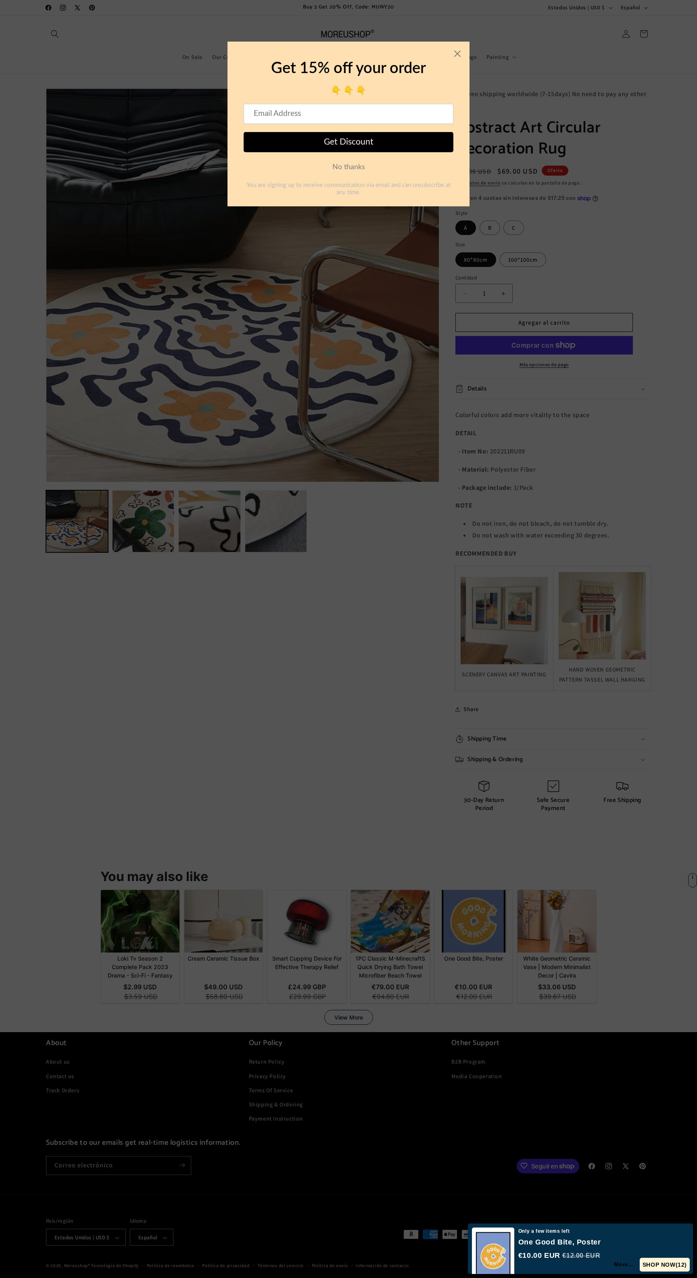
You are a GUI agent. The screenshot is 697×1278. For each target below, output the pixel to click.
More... (624, 1264)
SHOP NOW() (665, 1264)
